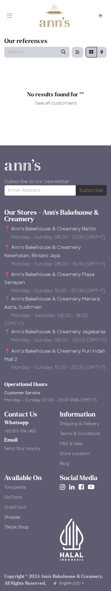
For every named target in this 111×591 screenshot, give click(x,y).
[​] (63, 487)
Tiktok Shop (16, 527)
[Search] (63, 52)
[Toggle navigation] (9, 16)
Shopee (12, 517)
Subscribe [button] (91, 190)
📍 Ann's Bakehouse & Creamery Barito (50, 229)
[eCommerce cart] (102, 15)
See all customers (56, 103)
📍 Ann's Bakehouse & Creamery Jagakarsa (55, 332)
